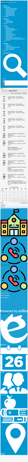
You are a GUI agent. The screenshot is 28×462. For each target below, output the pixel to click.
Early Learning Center (10, 15)
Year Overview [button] (18, 93)
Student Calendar (9, 22)
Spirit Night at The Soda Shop (15, 181)
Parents (7, 27)
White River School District (11, 8)
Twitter (4, 83)
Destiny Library (9, 46)
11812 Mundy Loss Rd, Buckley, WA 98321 (10, 237)
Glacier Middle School (10, 10)
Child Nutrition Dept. (10, 35)
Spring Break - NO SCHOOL (15, 96)
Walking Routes (9, 33)
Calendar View (24, 202)
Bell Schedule (8, 31)
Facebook (4, 81)
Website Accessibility (5, 295)
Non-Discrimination (5, 297)
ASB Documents (9, 21)
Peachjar (4, 84)
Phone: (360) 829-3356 (5, 265)
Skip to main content (5, 1)
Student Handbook (9, 49)
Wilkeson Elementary (10, 14)
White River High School (11, 9)
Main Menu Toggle (4, 3)
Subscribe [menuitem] (25, 93)
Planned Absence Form (10, 34)
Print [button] (12, 93)
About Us (8, 20)
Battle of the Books (12, 147)
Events (3, 207)
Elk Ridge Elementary (10, 11)
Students (7, 44)
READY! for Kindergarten (11, 29)
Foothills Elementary (10, 13)
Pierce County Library (10, 48)
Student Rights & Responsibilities (13, 47)
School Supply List (10, 30)
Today (2, 202)
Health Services (9, 36)
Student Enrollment (10, 28)
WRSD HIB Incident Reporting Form (13, 37)
